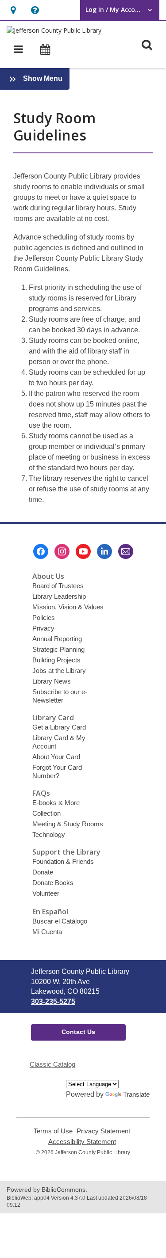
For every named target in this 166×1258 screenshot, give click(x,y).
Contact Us (78, 1031)
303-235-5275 (53, 1001)
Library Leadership (59, 596)
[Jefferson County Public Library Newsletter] (125, 551)
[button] (13, 10)
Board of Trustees (58, 585)
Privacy (43, 628)
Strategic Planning (58, 649)
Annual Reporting (57, 638)
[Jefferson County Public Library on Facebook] (40, 551)
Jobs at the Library (59, 670)
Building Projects (56, 660)
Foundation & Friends (63, 861)
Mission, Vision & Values (68, 607)
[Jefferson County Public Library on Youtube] (83, 551)
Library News (51, 681)
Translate (136, 1094)
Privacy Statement (103, 1131)
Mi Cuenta (47, 931)
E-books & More (56, 802)
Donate (42, 872)
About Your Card (56, 756)
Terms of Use (53, 1131)
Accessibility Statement (82, 1142)
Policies (43, 617)
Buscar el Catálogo (59, 921)
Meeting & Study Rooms (67, 824)
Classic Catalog (52, 1064)
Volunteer (45, 893)
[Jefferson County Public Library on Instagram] (61, 551)
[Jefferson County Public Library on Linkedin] (104, 551)
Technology (48, 834)
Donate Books (52, 882)
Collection (46, 813)
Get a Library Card (59, 727)
